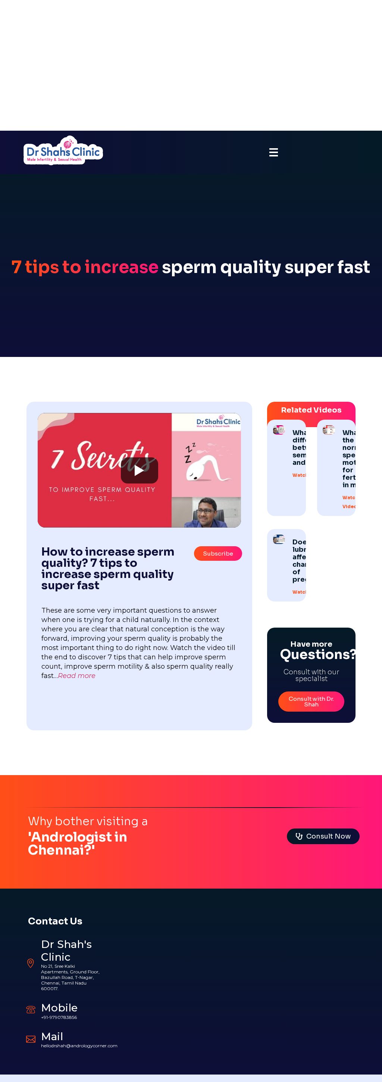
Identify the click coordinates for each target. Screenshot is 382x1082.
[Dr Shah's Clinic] (30, 963)
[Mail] (30, 1038)
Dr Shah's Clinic (66, 950)
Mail (52, 1036)
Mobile (59, 1007)
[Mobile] (30, 1009)
